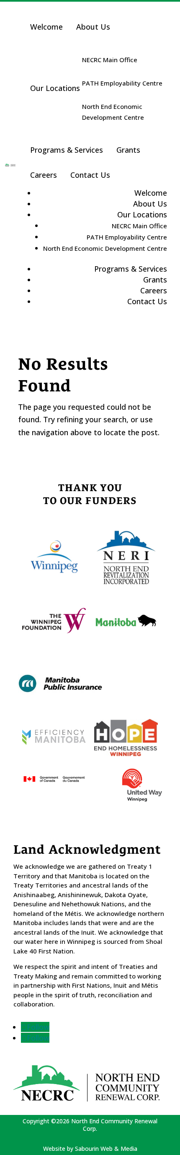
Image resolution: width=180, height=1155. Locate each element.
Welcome (46, 27)
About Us (93, 27)
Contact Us (90, 175)
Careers (43, 175)
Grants (128, 150)
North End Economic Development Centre (113, 111)
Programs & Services (66, 150)
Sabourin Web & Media (106, 1148)
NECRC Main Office (109, 59)
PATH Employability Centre (122, 83)
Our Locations (55, 88)
